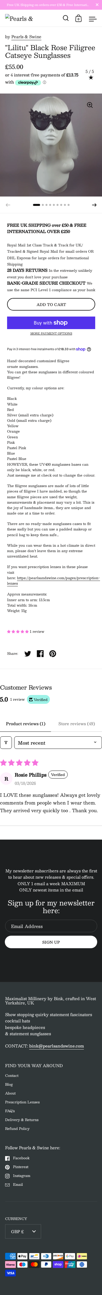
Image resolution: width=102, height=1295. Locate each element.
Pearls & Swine (26, 36)
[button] (94, 205)
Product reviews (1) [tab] (25, 723)
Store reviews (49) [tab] (76, 723)
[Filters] (6, 742)
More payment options (51, 333)
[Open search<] (66, 18)
